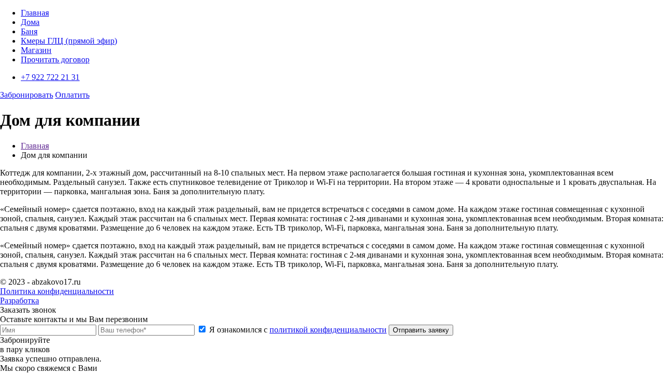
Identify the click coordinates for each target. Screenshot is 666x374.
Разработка (19, 300)
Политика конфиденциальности (57, 291)
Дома (30, 22)
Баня (29, 31)
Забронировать (26, 94)
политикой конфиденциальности (328, 329)
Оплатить (72, 94)
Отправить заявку (421, 330)
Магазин (36, 50)
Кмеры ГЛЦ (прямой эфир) (69, 40)
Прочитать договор (55, 59)
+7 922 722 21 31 (50, 77)
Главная (35, 12)
